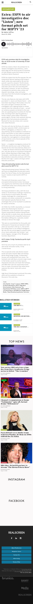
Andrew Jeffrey (9, 32)
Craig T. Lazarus (15, 283)
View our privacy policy (25, 572)
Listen (18, 288)
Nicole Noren (9, 290)
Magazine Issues (16, 551)
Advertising (16, 558)
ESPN (22, 283)
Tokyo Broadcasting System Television (18, 292)
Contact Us (16, 555)
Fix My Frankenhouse (9, 285)
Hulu (13, 287)
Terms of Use (16, 562)
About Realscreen (16, 548)
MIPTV (23, 288)
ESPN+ (26, 283)
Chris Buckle (6, 283)
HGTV (17, 285)
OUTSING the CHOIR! (19, 290)
